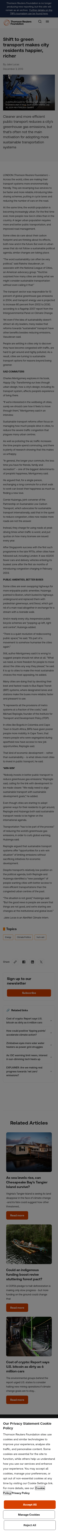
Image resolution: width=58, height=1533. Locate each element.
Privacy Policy (21, 1493)
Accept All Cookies (30, 1504)
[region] (29, 1475)
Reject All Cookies (30, 1525)
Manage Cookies (29, 1514)
